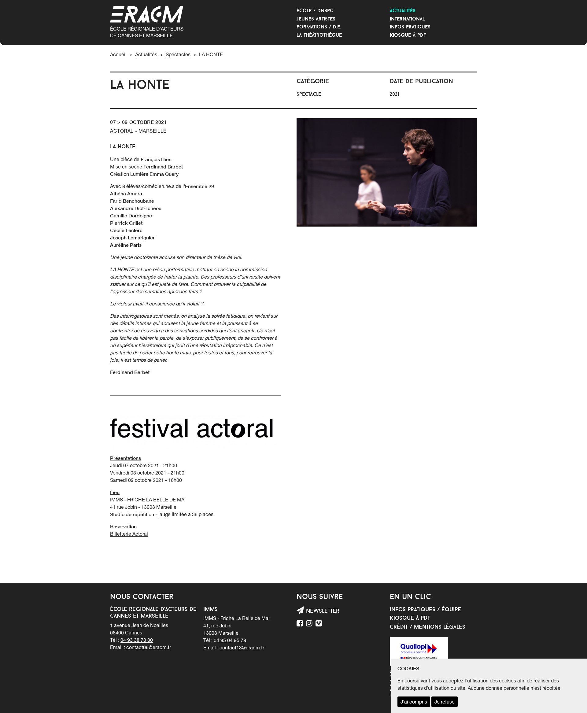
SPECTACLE (309, 94)
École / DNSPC (315, 11)
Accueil (118, 54)
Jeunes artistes (316, 19)
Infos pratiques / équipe (425, 610)
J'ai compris (414, 701)
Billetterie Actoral (129, 534)
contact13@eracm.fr (242, 647)
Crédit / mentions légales (427, 627)
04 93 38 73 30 (136, 640)
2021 (394, 94)
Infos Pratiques (410, 27)
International (407, 19)
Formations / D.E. (319, 27)
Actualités (402, 11)
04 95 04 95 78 (230, 640)
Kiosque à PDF (408, 35)
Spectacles (178, 54)
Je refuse (444, 701)
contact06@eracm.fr (148, 647)
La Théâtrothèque (319, 35)
